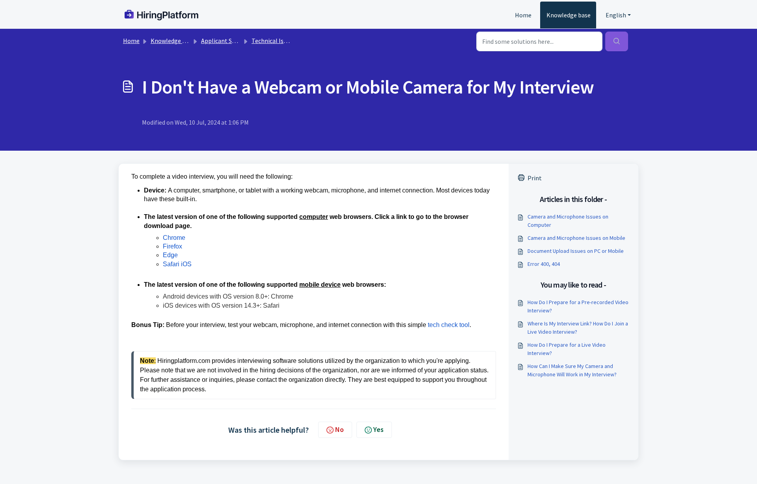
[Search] (616, 41)
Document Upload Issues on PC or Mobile (576, 250)
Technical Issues (273, 41)
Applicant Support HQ (231, 41)
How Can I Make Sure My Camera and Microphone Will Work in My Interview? (572, 370)
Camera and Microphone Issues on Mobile (576, 237)
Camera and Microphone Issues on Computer (568, 220)
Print (535, 178)
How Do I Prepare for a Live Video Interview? (567, 349)
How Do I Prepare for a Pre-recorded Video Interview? (578, 306)
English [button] (616, 15)
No (339, 429)
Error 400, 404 (544, 263)
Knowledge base (568, 15)
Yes (378, 429)
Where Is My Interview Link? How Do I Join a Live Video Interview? (578, 327)
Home (523, 15)
